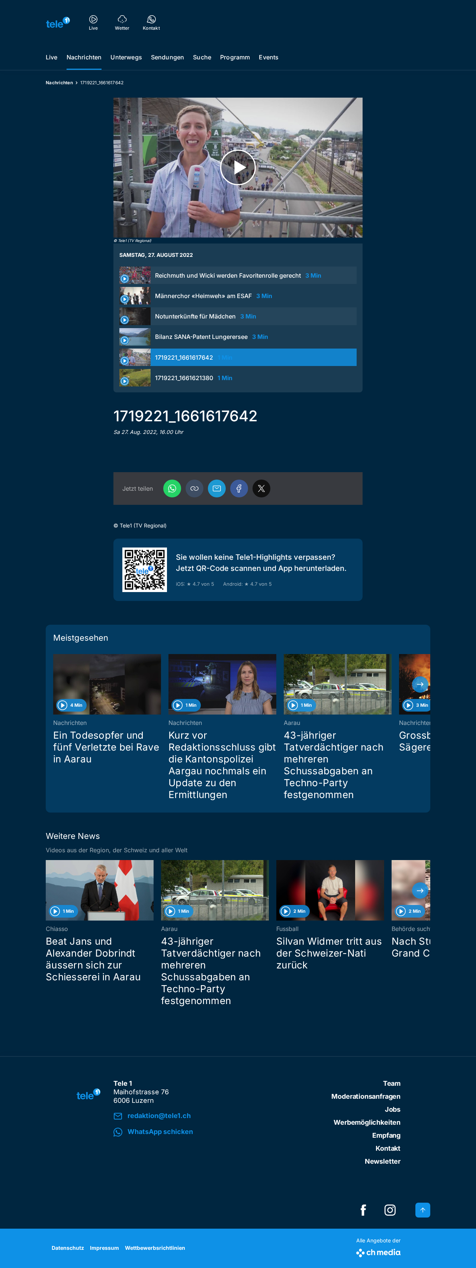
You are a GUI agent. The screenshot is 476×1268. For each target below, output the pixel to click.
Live (52, 57)
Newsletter (383, 1161)
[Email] (217, 488)
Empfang (386, 1135)
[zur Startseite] (58, 22)
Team (392, 1083)
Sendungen (167, 57)
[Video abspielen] (238, 168)
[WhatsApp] (172, 488)
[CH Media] (378, 1251)
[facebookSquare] (363, 1210)
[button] (194, 488)
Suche (202, 57)
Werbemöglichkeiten (367, 1122)
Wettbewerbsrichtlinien (155, 1248)
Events (269, 57)
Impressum (104, 1248)
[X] (261, 488)
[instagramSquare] (390, 1210)
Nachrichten (84, 57)
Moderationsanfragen (366, 1096)
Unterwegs (126, 57)
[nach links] (56, 684)
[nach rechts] (420, 684)
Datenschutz (68, 1248)
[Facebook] (239, 488)
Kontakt (388, 1148)
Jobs (393, 1109)
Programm (235, 57)
